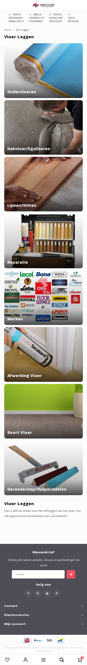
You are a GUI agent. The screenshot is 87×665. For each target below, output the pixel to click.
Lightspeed (62, 647)
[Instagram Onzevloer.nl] (37, 593)
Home (7, 29)
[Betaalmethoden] (27, 640)
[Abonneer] (71, 574)
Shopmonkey (43, 650)
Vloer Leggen (22, 29)
